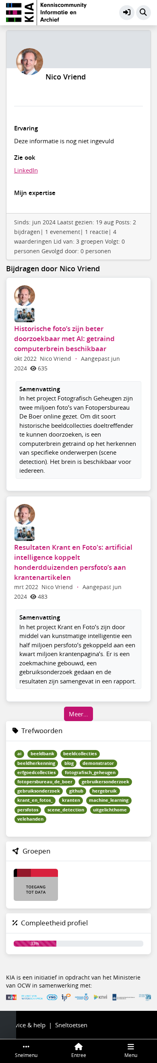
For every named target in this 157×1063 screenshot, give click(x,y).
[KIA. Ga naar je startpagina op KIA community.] (46, 11)
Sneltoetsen (71, 1025)
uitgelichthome (110, 810)
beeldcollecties (80, 753)
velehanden (30, 819)
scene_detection (66, 810)
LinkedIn (26, 170)
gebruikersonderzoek (105, 781)
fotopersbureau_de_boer (44, 781)
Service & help (25, 1025)
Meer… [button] (78, 714)
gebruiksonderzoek (38, 791)
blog (69, 763)
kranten (71, 800)
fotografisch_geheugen (90, 772)
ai (19, 753)
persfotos (27, 810)
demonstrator (98, 763)
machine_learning (108, 800)
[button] (126, 12)
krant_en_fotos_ (35, 800)
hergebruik (104, 791)
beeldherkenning (36, 763)
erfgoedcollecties (36, 772)
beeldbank (42, 753)
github (76, 791)
